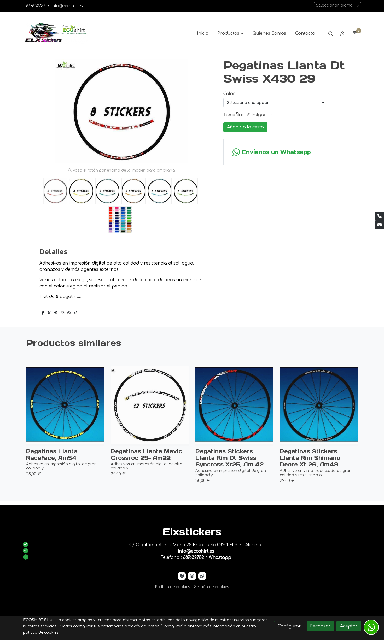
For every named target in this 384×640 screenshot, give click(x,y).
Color (229, 93)
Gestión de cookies (211, 587)
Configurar (289, 626)
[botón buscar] (330, 33)
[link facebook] (182, 575)
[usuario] (342, 33)
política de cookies (41, 633)
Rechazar (320, 626)
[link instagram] (192, 575)
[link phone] (379, 216)
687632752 (35, 6)
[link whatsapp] (202, 575)
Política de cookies (172, 587)
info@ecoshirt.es (67, 6)
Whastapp (220, 557)
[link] (56, 33)
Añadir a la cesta (245, 127)
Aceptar (349, 626)
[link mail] (379, 224)
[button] (230, 33)
